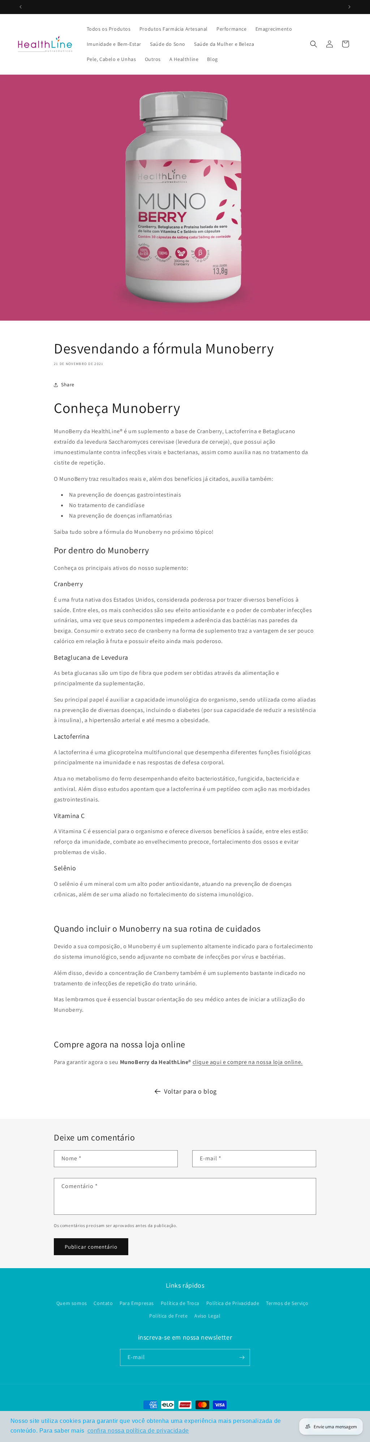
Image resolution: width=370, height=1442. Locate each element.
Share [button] (67, 384)
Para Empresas (137, 1303)
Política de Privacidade (232, 1303)
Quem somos (71, 1303)
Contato (103, 1303)
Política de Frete (168, 1316)
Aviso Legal (207, 1316)
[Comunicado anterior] (21, 7)
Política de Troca (180, 1303)
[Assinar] (242, 1357)
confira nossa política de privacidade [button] (138, 1431)
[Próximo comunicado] (349, 7)
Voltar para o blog (190, 1091)
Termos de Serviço (287, 1303)
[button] (314, 44)
